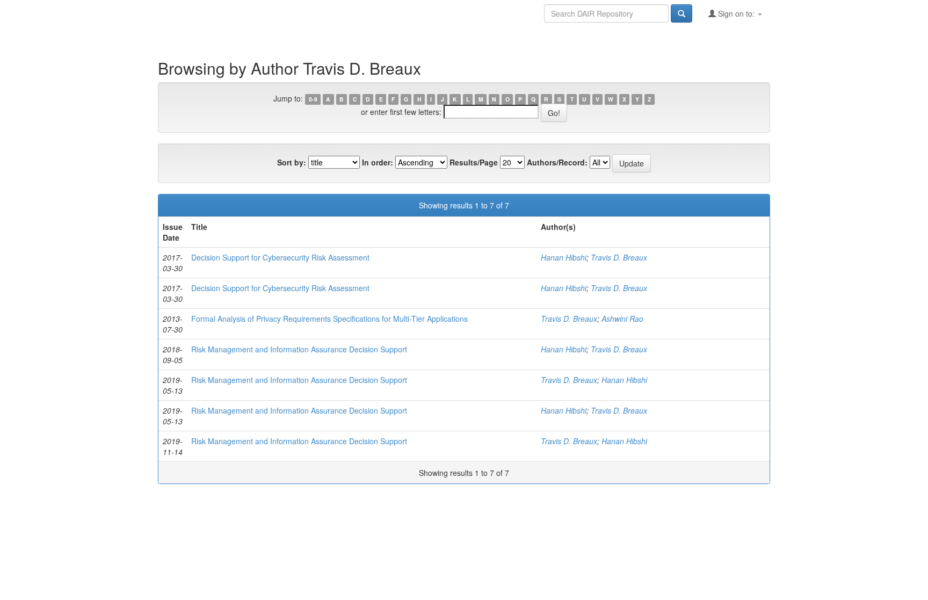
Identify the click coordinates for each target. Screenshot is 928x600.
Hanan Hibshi (563, 257)
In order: (377, 162)
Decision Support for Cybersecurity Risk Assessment (280, 257)
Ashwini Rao (622, 318)
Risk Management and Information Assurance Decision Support (299, 349)
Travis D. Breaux (619, 257)
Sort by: (291, 162)
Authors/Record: (557, 162)
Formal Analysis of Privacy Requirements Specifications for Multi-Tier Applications (329, 318)
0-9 (313, 99)
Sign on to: (736, 13)
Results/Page (474, 162)
